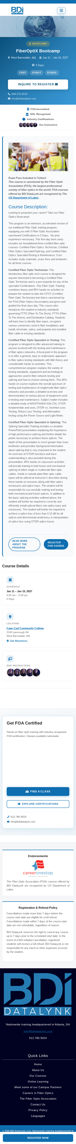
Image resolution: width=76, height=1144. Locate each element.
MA (34, 57)
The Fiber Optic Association (38, 1098)
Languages (38, 1115)
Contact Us (38, 1104)
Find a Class (40, 791)
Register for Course (56, 544)
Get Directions (18, 641)
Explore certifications (40, 804)
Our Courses (38, 1075)
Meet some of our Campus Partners (38, 1087)
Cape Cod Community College (25, 628)
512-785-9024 (19, 816)
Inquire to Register (36, 84)
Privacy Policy (38, 1110)
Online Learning (38, 1081)
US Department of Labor (23, 197)
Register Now (37, 1137)
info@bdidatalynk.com (23, 98)
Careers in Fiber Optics (38, 1092)
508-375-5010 (19, 94)
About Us (38, 1070)
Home (38, 1064)
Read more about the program (20, 544)
